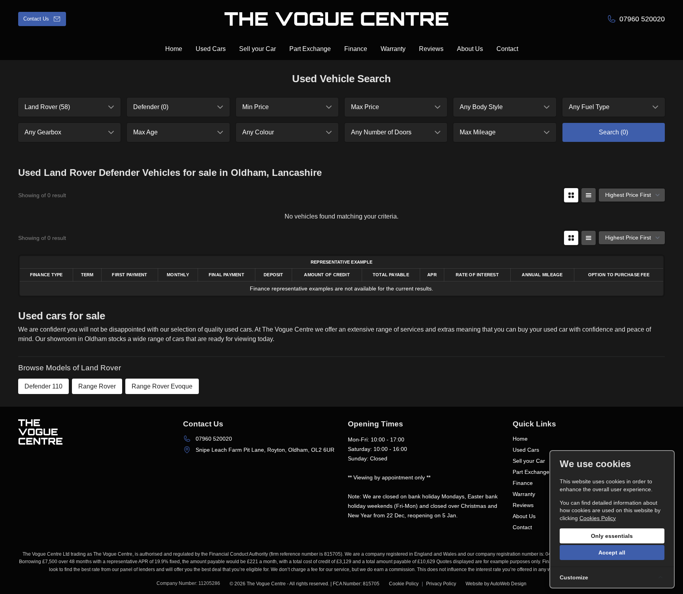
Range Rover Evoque (162, 386)
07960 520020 (214, 439)
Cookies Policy (597, 518)
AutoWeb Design (508, 583)
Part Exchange (531, 472)
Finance (523, 483)
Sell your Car (529, 461)
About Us (524, 516)
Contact (522, 527)
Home (520, 439)
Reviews (523, 505)
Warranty (524, 494)
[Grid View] (571, 195)
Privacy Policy (441, 583)
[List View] (588, 195)
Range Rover (97, 386)
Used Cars (526, 450)
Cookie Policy (404, 583)
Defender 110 (43, 386)
